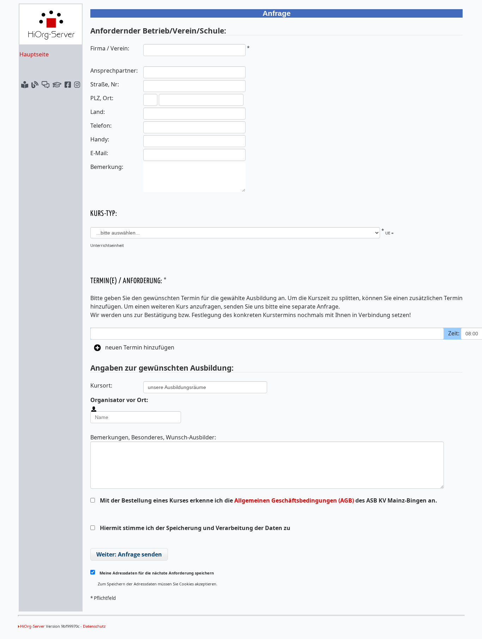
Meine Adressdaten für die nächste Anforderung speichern (156, 573)
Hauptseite (34, 54)
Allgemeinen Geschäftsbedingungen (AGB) (294, 500)
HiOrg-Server (32, 626)
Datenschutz (94, 626)
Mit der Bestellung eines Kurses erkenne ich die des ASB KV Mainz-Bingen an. (267, 500)
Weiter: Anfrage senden (129, 554)
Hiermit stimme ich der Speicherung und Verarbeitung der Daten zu (195, 528)
